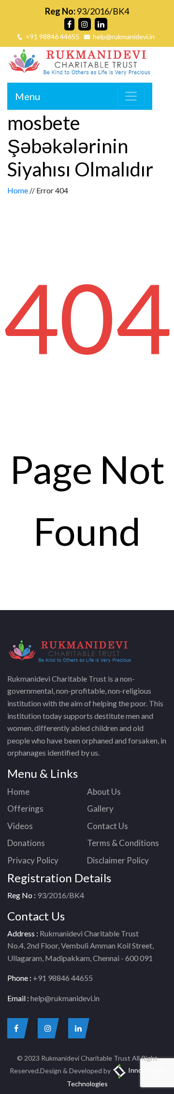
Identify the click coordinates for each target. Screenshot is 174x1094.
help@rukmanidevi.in (124, 36)
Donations (26, 843)
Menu (27, 96)
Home (17, 190)
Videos (20, 826)
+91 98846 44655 (52, 36)
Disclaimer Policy (118, 860)
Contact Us (107, 826)
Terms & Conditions (123, 843)
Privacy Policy (32, 860)
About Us (104, 792)
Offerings (25, 808)
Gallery (100, 808)
